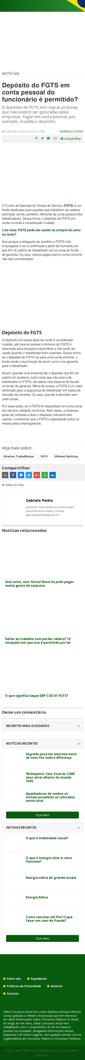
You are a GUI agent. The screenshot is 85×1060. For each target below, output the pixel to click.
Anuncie (56, 986)
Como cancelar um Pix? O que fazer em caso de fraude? (49, 919)
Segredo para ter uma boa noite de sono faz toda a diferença (51, 756)
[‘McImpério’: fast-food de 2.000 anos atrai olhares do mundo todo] (14, 778)
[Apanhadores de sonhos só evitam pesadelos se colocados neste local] (14, 798)
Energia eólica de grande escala (51, 877)
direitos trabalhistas (19, 456)
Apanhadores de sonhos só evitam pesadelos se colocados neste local (50, 797)
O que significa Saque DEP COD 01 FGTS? (36, 695)
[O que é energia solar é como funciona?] (14, 862)
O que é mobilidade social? (47, 838)
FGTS (68, 205)
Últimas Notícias (66, 456)
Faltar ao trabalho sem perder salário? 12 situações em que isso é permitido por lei (38, 641)
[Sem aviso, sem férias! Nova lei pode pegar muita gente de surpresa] (42, 576)
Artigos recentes (21, 827)
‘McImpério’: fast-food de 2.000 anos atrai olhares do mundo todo (50, 777)
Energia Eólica (37, 897)
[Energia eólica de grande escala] (14, 882)
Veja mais (42, 815)
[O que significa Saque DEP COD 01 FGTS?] (42, 689)
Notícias (10, 73)
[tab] (42, 726)
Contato (13, 993)
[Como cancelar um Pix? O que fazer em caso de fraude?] (14, 921)
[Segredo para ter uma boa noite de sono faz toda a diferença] (14, 758)
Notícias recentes (22, 743)
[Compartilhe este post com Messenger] (49, 138)
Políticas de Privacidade (24, 986)
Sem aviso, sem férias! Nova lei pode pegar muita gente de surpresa (39, 584)
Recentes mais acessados (27, 726)
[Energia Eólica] (14, 901)
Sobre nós (14, 978)
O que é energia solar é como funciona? (49, 860)
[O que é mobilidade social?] (14, 842)
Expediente (39, 978)
